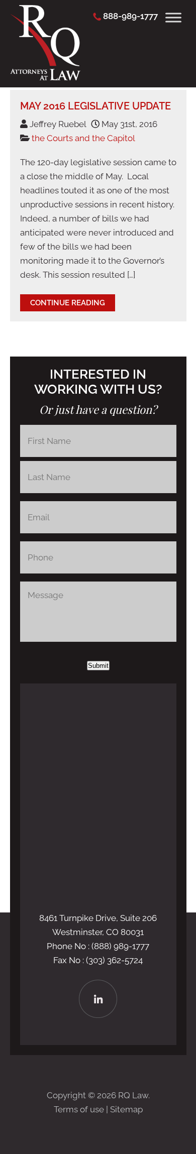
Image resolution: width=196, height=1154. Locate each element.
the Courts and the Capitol (83, 138)
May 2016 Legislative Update (95, 106)
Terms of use (79, 1109)
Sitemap (126, 1109)
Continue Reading (67, 302)
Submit (98, 665)
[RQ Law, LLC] (45, 77)
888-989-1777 (130, 16)
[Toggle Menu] (173, 17)
